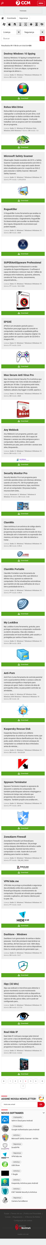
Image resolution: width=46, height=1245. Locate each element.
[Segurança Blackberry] (42, 24)
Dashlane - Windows (15, 934)
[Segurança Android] (31, 24)
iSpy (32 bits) (11, 983)
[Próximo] (42, 1081)
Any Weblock (11, 429)
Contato (8, 1217)
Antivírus (16, 1135)
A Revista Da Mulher (32, 1217)
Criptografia (17, 1117)
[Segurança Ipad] (25, 24)
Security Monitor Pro (15, 473)
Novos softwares (12, 1112)
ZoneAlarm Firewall (15, 836)
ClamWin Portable (14, 569)
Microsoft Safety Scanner (18, 156)
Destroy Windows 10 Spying (19, 53)
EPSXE (8, 321)
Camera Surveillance (20, 1201)
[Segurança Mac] (9, 24)
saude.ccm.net (23, 1234)
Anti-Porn (9, 673)
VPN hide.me (11, 881)
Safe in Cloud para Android (22, 1121)
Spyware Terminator (15, 782)
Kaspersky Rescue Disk (17, 728)
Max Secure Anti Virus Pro (19, 375)
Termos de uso (16, 1213)
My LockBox (11, 622)
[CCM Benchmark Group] (23, 1227)
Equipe (6, 1213)
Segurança (23, 18)
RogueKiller (10, 209)
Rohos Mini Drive (13, 107)
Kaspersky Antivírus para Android (25, 1183)
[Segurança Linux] (15, 24)
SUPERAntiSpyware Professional (22, 262)
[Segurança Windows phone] (36, 24)
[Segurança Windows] (4, 24)
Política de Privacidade (32, 1213)
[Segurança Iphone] (20, 24)
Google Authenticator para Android (25, 1130)
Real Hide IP (11, 1032)
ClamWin (9, 522)
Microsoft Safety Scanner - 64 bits (25, 1138)
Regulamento (17, 1217)
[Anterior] (4, 1081)
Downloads (11, 18)
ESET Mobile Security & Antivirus (24, 1192)
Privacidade (17, 1126)
